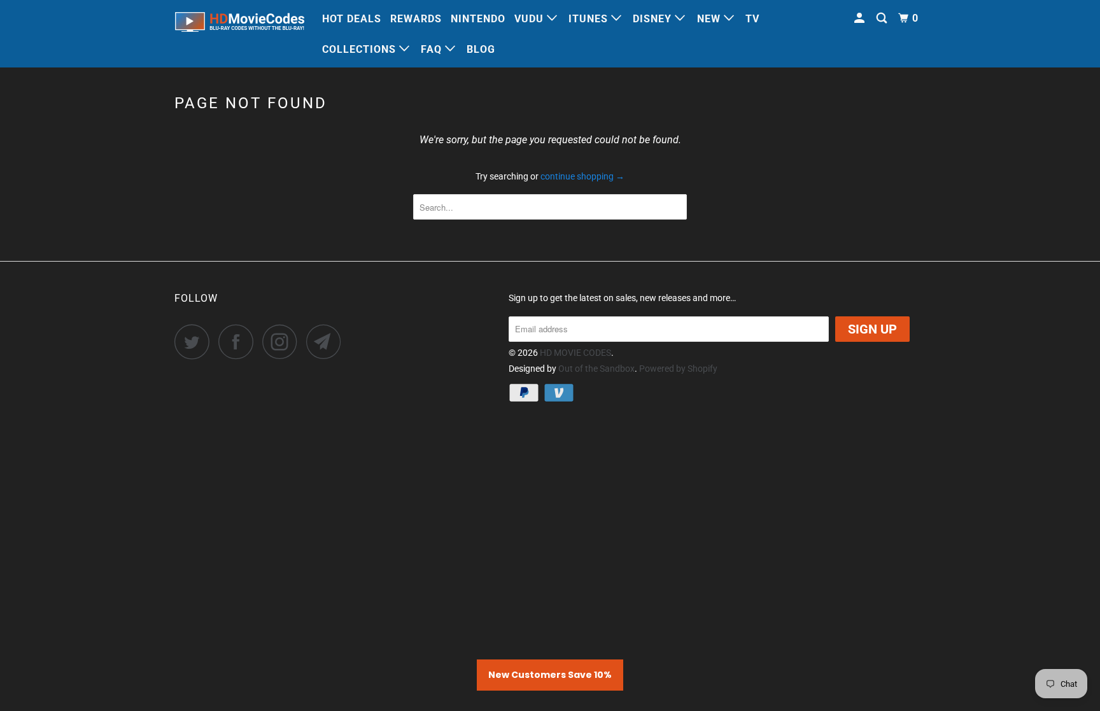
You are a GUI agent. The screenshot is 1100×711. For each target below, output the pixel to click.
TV (752, 19)
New (710, 19)
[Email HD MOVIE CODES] (327, 341)
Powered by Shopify (678, 368)
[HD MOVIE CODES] (239, 24)
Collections (360, 49)
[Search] (883, 18)
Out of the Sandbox (596, 368)
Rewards (416, 19)
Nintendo (478, 19)
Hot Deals (351, 19)
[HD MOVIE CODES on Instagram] (283, 341)
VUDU (530, 19)
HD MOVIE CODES (575, 353)
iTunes (589, 19)
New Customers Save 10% (550, 674)
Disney (654, 19)
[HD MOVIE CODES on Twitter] (195, 341)
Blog (481, 49)
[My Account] (861, 18)
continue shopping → (582, 176)
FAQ (433, 49)
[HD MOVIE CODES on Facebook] (239, 341)
